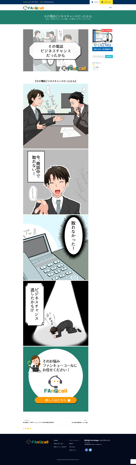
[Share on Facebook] (23, 429)
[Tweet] (26, 429)
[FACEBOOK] (86, 450)
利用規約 (56, 440)
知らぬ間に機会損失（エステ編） (80, 422)
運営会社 (96, 2)
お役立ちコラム (72, 450)
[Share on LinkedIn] (30, 429)
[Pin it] (28, 429)
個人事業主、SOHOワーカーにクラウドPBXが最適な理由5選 (38, 422)
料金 (110, 7)
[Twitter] (90, 450)
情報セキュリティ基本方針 (60, 446)
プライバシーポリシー (74, 440)
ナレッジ (95, 69)
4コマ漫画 (95, 67)
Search (109, 56)
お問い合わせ (107, 2)
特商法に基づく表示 (58, 443)
